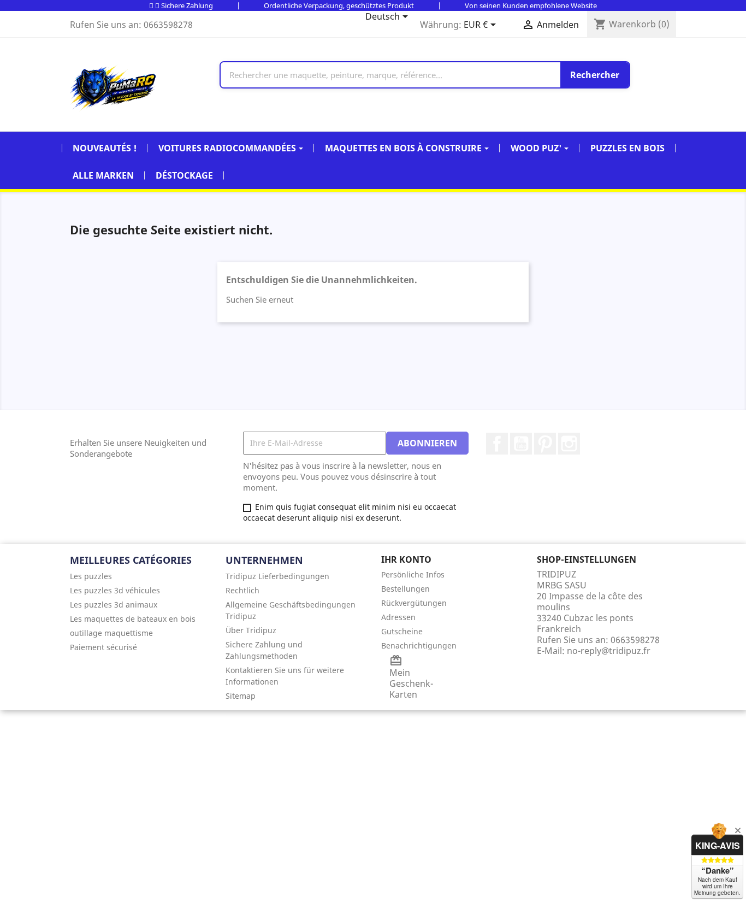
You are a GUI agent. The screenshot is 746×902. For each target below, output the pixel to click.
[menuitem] (139, 576)
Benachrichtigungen (419, 645)
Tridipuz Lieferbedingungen (277, 576)
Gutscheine (402, 631)
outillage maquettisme (111, 633)
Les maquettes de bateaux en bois (133, 619)
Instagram (569, 444)
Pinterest (545, 444)
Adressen (398, 617)
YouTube (521, 444)
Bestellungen (405, 588)
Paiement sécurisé (103, 647)
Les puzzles (91, 576)
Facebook (497, 444)
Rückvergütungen (414, 603)
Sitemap (241, 696)
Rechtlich (242, 590)
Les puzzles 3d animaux (113, 604)
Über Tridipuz (251, 630)
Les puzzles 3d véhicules (115, 590)
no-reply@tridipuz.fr (608, 651)
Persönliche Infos (413, 574)
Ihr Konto (406, 559)
